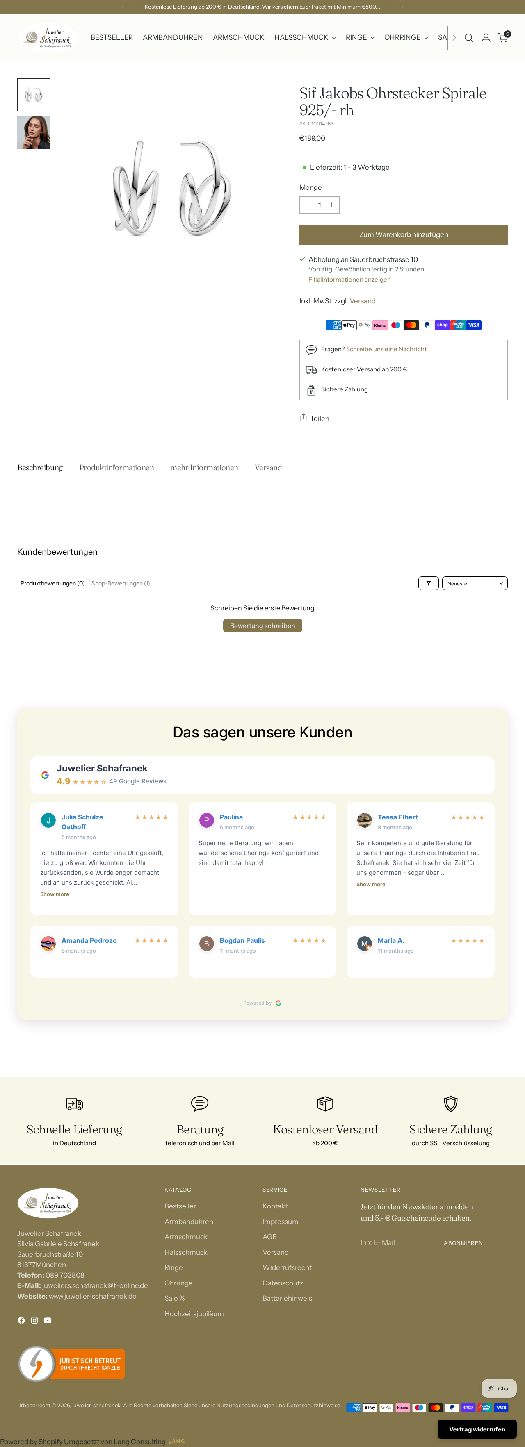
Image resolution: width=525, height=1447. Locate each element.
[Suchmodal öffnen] (469, 38)
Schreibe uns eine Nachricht (386, 349)
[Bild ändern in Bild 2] (33, 132)
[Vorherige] (123, 7)
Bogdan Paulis (242, 940)
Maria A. (391, 940)
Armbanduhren (188, 1221)
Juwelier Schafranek (102, 768)
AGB (269, 1237)
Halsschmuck (186, 1252)
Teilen (319, 418)
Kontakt (275, 1206)
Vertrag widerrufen (477, 1429)
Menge (310, 187)
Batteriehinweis (287, 1298)
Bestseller (180, 1206)
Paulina (231, 817)
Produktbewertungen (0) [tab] (53, 583)
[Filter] (428, 583)
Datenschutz (282, 1283)
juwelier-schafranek (96, 1405)
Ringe (173, 1267)
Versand (362, 301)
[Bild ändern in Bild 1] (33, 94)
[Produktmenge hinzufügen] (331, 205)
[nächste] (402, 7)
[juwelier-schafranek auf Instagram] (35, 1322)
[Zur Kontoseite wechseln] (486, 38)
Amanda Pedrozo (89, 940)
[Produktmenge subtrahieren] (307, 205)
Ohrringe (178, 1283)
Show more (54, 894)
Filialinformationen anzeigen (349, 279)
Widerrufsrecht (287, 1267)
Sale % (174, 1298)
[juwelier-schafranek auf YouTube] (48, 1322)
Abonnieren (463, 1243)
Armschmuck (186, 1237)
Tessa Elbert (398, 817)
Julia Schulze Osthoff (82, 822)
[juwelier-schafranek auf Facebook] (22, 1322)
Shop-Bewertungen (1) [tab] (120, 583)
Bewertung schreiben (262, 625)
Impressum (280, 1221)
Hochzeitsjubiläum (194, 1314)
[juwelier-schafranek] (48, 37)
